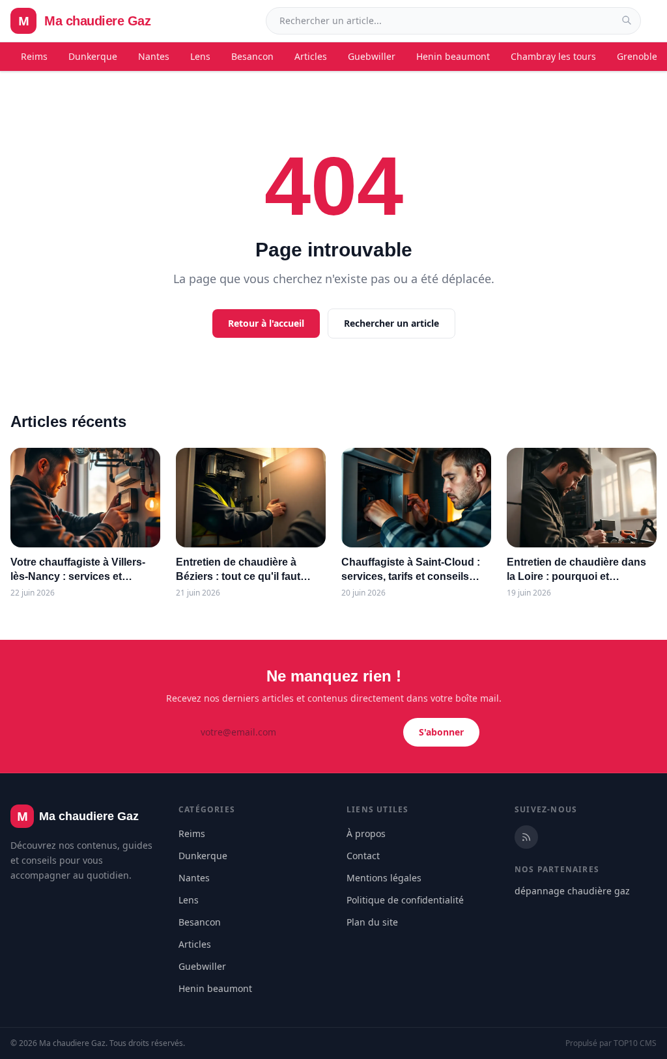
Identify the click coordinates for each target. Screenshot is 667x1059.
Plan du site (372, 922)
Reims (34, 56)
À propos (366, 833)
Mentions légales (384, 878)
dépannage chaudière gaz (572, 891)
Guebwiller (371, 56)
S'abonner (441, 732)
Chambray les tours (553, 56)
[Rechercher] (626, 20)
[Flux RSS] (526, 837)
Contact (363, 855)
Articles (310, 56)
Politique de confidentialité (405, 900)
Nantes (153, 56)
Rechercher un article (391, 323)
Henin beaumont (453, 56)
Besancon (252, 56)
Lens (200, 56)
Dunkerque (92, 56)
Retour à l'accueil (266, 323)
